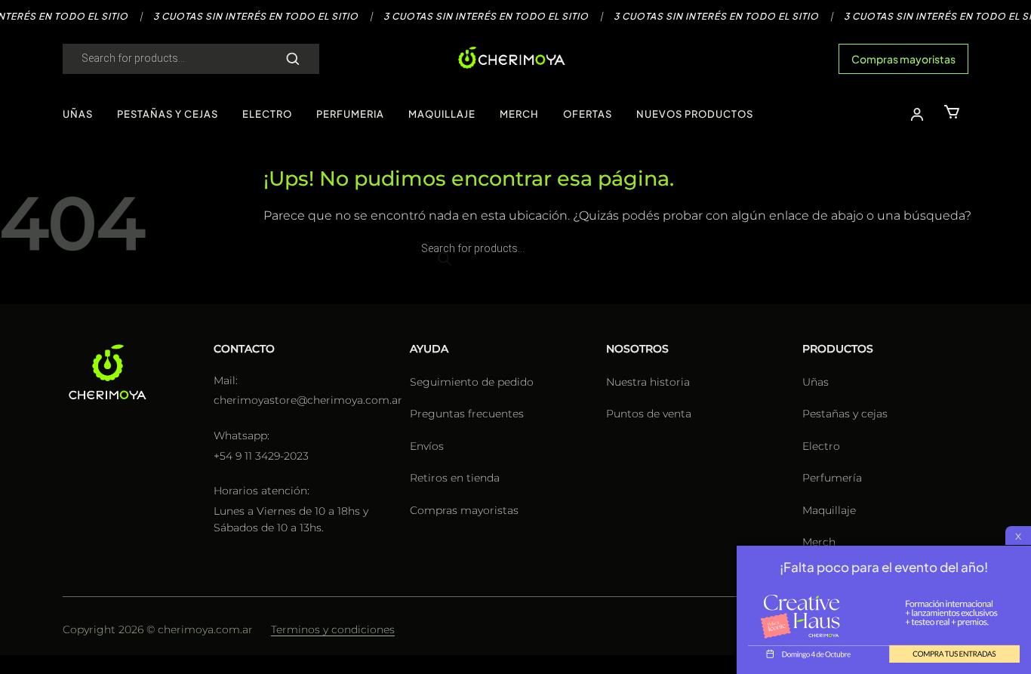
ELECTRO (267, 114)
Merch (819, 542)
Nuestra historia (648, 382)
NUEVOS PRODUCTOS (694, 114)
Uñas (815, 382)
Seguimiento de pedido (472, 382)
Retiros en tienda (455, 478)
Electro (821, 446)
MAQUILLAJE (441, 114)
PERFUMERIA (350, 114)
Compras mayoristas (903, 59)
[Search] (292, 59)
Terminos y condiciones (333, 629)
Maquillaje (829, 510)
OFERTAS (587, 114)
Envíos (427, 446)
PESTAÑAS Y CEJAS (167, 114)
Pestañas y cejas (845, 413)
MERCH (519, 114)
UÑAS (78, 114)
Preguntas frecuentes (467, 413)
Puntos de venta (648, 413)
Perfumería (832, 478)
